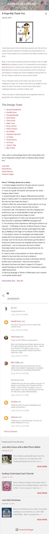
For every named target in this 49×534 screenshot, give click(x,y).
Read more (42, 467)
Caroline (14, 402)
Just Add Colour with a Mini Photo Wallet (21, 447)
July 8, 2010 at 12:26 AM (20, 411)
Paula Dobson (11, 140)
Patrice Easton (11, 129)
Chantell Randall (12, 115)
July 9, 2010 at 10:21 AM (20, 426)
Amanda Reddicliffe (13, 110)
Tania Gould (10, 121)
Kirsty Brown (6, 169)
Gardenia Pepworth (13, 134)
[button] (45, 14)
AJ (12, 308)
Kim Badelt (10, 132)
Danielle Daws (11, 112)
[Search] (45, 4)
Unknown (14, 417)
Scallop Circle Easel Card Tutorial (18, 473)
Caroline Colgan (8, 174)
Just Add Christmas (11, 500)
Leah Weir (5, 166)
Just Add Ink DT (13, 299)
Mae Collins (10, 148)
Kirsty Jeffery (11, 126)
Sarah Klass (10, 118)
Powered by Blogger (26, 530)
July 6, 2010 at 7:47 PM (19, 356)
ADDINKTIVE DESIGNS (21, 3)
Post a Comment (10, 431)
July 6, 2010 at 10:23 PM (20, 373)
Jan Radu (9, 142)
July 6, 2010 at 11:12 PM (20, 395)
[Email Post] (7, 294)
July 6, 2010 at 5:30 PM (19, 330)
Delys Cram (10, 123)
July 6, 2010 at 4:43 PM (19, 315)
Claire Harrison (7, 171)
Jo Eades (9, 137)
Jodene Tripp (11, 145)
